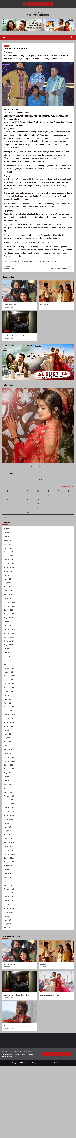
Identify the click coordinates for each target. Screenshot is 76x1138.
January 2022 (8, 746)
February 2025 (9, 630)
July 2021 (7, 766)
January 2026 (8, 591)
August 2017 (8, 948)
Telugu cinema (7, 1090)
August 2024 (8, 653)
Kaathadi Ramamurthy (14, 261)
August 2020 (8, 808)
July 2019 (7, 859)
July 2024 (7, 657)
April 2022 (7, 739)
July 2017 (7, 952)
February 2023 (9, 704)
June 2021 (7, 770)
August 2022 (8, 727)
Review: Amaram (10, 305)
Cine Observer (38, 12)
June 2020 (7, 816)
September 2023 (9, 677)
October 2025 (9, 599)
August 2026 (8, 564)
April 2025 (7, 622)
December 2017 (9, 932)
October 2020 (9, 801)
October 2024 (9, 646)
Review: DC (7, 1061)
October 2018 (9, 894)
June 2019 (7, 863)
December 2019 (9, 839)
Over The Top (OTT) (9, 1092)
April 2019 (7, 870)
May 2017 (7, 959)
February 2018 (9, 925)
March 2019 (8, 874)
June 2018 (7, 909)
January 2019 (8, 882)
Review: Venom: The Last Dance (61, 267)
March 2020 (8, 828)
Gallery (16, 1090)
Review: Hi (44, 305)
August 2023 (8, 680)
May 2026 (7, 576)
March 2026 (8, 584)
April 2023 (7, 696)
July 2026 (7, 568)
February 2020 (9, 832)
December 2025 (9, 595)
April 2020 (7, 824)
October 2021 (9, 754)
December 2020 (9, 793)
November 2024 (9, 642)
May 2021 (7, 773)
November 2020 (9, 797)
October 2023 (9, 673)
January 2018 (8, 928)
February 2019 (9, 878)
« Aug (4, 552)
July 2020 (7, 812)
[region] (38, 429)
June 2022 (7, 735)
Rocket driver (33, 261)
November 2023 (9, 669)
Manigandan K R (10, 52)
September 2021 (9, 758)
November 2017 (9, 936)
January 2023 (8, 708)
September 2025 (9, 603)
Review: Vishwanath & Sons (49, 1031)
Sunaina (53, 261)
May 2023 (7, 692)
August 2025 (8, 607)
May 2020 (7, 820)
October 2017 (9, 940)
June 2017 (7, 955)
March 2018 (8, 921)
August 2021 (8, 762)
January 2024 (8, 661)
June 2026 (7, 572)
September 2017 (9, 944)
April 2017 (7, 963)
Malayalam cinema (26, 1087)
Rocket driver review (44, 261)
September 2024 (9, 649)
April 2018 (7, 917)
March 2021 (8, 781)
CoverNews (50, 1098)
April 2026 (7, 580)
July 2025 (7, 611)
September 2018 (9, 897)
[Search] (71, 37)
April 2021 (7, 777)
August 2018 (8, 901)
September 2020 (9, 804)
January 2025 (8, 634)
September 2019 (9, 851)
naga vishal (25, 261)
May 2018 (7, 913)
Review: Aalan (9, 267)
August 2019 (8, 855)
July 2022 (7, 731)
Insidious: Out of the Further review (17, 336)
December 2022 (9, 711)
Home (4, 1087)
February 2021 (9, 785)
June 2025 (7, 615)
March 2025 (8, 626)
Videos (23, 1090)
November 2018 (9, 890)
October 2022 (9, 719)
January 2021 (8, 789)
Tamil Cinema (14, 1056)
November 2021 (9, 750)
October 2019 (9, 847)
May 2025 (7, 618)
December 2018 (9, 886)
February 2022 (9, 742)
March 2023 (8, 700)
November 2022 (9, 715)
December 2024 (9, 638)
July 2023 (7, 684)
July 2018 (7, 905)
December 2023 (9, 665)
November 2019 (9, 843)
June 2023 (7, 688)
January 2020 (8, 835)
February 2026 (9, 587)
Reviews (6, 46)
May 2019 (7, 866)
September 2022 (9, 723)
